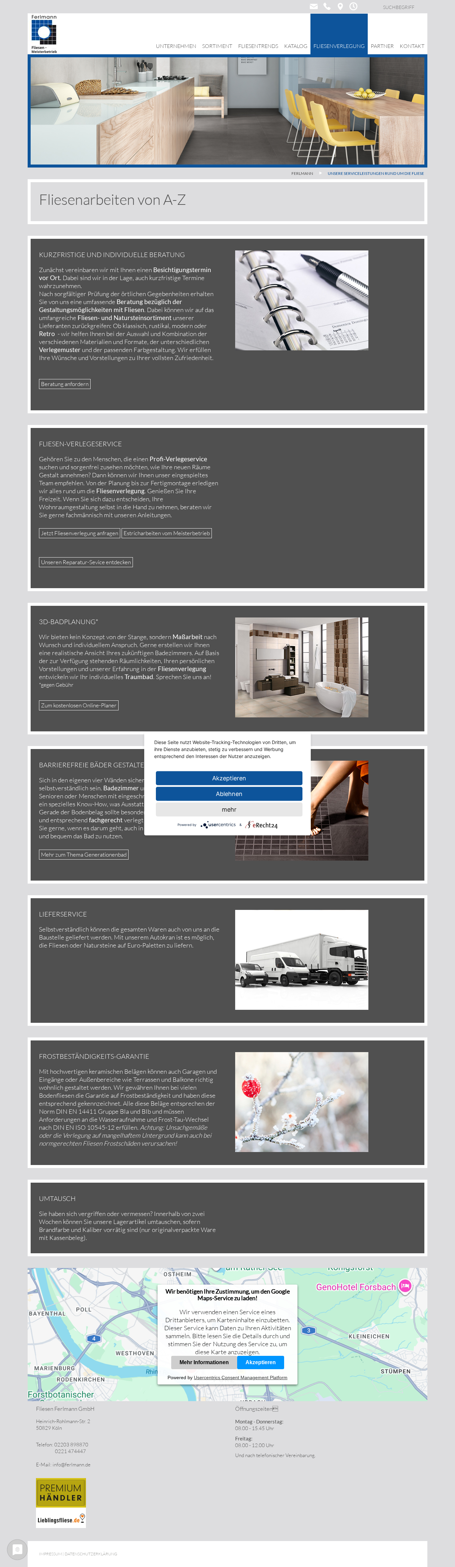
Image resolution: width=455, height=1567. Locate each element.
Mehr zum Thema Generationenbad (84, 854)
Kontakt (412, 46)
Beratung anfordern (65, 383)
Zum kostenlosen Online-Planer (79, 705)
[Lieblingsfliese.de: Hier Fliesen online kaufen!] (61, 1526)
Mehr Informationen (204, 1362)
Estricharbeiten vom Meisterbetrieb (167, 533)
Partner (382, 46)
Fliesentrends (258, 46)
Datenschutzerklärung (91, 1553)
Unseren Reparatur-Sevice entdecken (86, 562)
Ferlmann (302, 173)
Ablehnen (229, 793)
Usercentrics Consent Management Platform (240, 1377)
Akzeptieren (260, 1362)
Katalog (295, 46)
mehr (229, 809)
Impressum (50, 1553)
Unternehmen (176, 46)
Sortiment (217, 46)
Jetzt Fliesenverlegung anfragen (79, 533)
